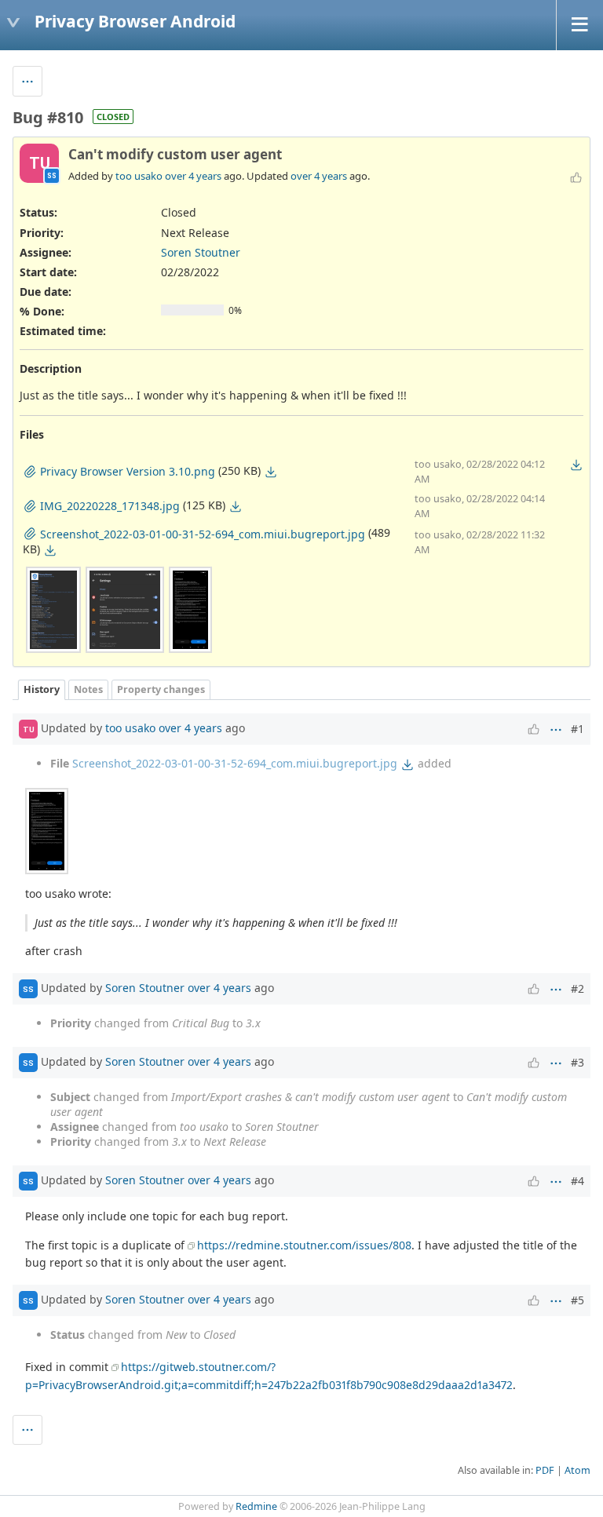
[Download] (271, 472)
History (42, 689)
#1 (577, 728)
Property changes (161, 689)
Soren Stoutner (200, 252)
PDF (544, 1470)
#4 (577, 1180)
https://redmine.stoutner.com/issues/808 (304, 1245)
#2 (577, 988)
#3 (577, 1062)
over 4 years (193, 176)
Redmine (256, 1506)
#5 (577, 1300)
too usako (139, 176)
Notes (88, 689)
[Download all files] (576, 465)
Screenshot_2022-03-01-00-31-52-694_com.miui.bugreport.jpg (234, 763)
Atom (577, 1470)
